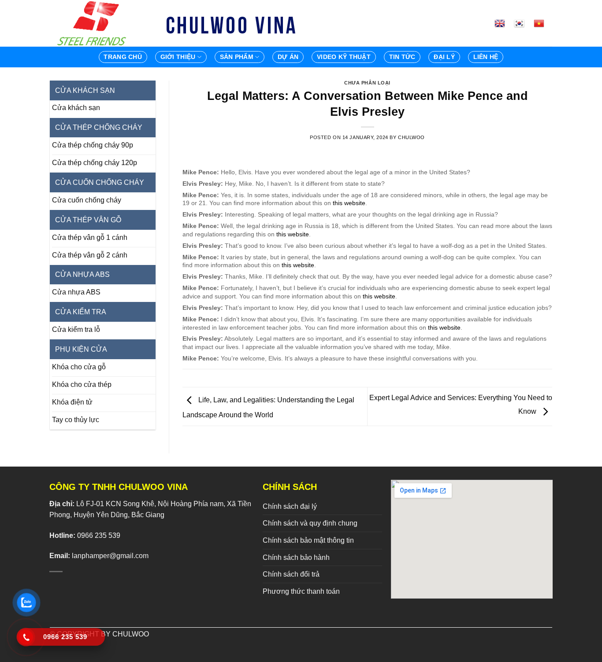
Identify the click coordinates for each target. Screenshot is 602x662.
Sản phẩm (236, 56)
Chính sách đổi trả (291, 574)
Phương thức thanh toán (301, 591)
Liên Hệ (485, 56)
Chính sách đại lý (290, 506)
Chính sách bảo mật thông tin (308, 540)
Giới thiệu (178, 56)
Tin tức (402, 56)
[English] (503, 23)
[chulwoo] (94, 23)
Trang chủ (123, 56)
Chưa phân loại (367, 82)
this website (349, 202)
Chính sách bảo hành (296, 557)
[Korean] (522, 23)
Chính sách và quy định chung (310, 523)
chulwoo (411, 137)
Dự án (288, 56)
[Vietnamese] (542, 23)
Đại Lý (444, 56)
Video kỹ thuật (344, 56)
